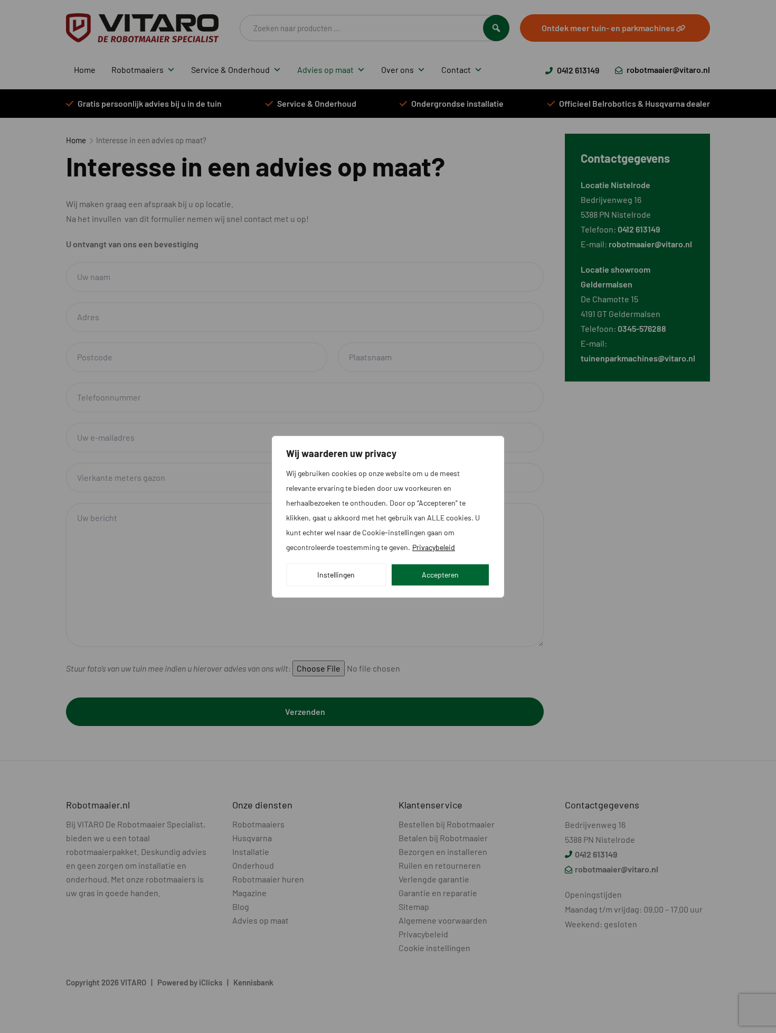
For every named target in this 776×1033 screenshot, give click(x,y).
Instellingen (336, 574)
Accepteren (440, 574)
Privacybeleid (433, 547)
